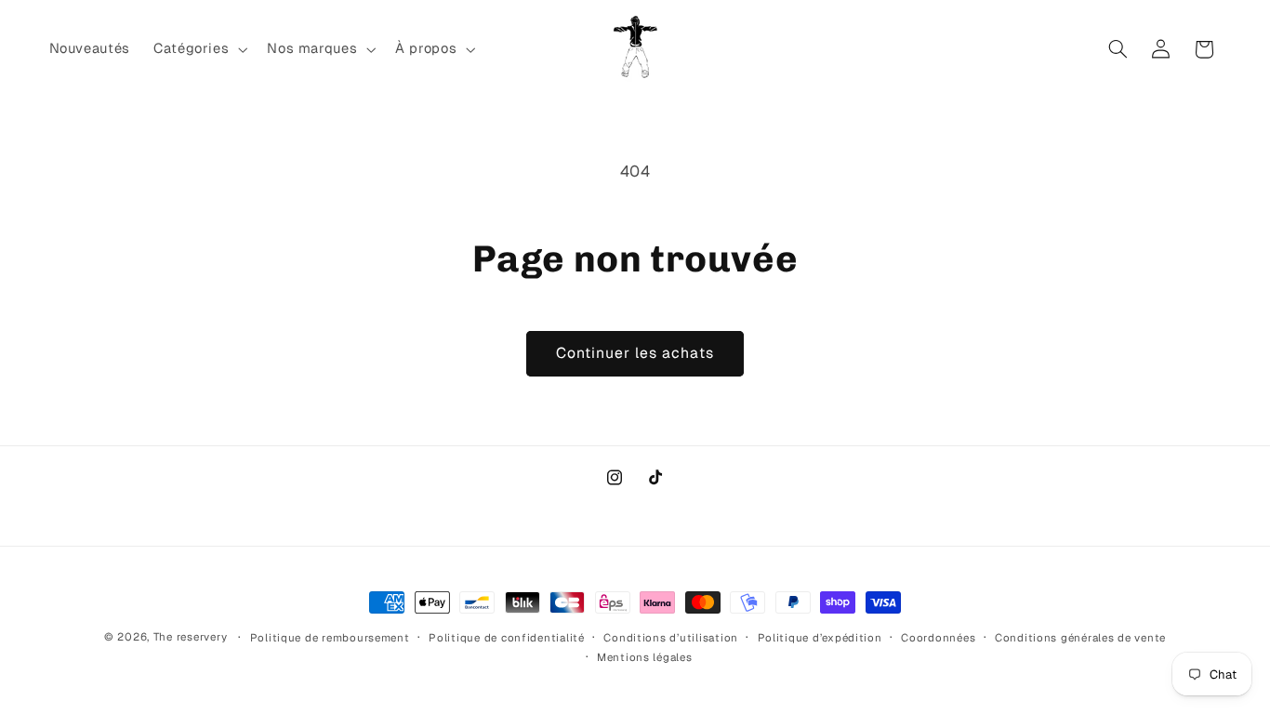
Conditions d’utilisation (670, 637)
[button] (198, 49)
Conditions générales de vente (1080, 637)
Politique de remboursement (330, 637)
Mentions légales (645, 657)
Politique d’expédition (820, 637)
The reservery (190, 636)
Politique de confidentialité (507, 637)
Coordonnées (938, 637)
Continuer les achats (635, 353)
